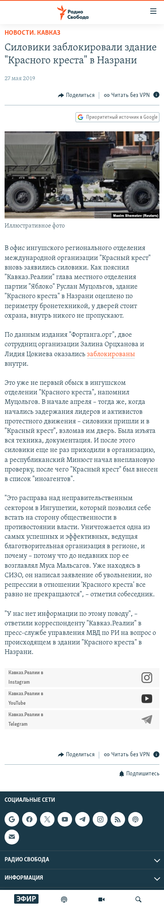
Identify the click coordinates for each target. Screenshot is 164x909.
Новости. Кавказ (32, 33)
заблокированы (111, 354)
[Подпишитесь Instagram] (100, 819)
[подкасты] (64, 899)
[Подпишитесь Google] (12, 819)
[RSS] (118, 819)
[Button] (76, 95)
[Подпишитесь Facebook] (29, 819)
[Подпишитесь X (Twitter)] (47, 819)
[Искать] (138, 899)
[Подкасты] (135, 819)
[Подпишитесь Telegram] (82, 819)
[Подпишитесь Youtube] (65, 819)
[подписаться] (12, 837)
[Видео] (101, 899)
